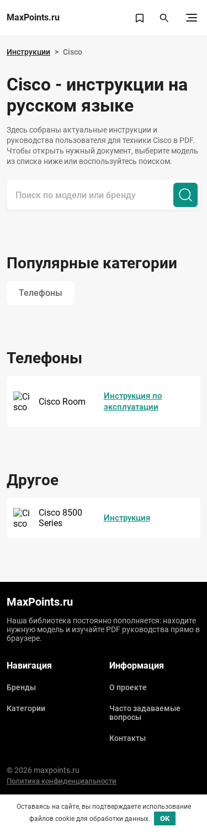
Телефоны (40, 293)
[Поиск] (185, 195)
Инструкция (127, 518)
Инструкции (28, 51)
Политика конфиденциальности (61, 781)
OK (164, 818)
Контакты (127, 738)
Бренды (21, 687)
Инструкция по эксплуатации (133, 401)
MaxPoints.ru (33, 17)
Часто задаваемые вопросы (145, 713)
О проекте (128, 687)
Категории (26, 708)
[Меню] (191, 18)
